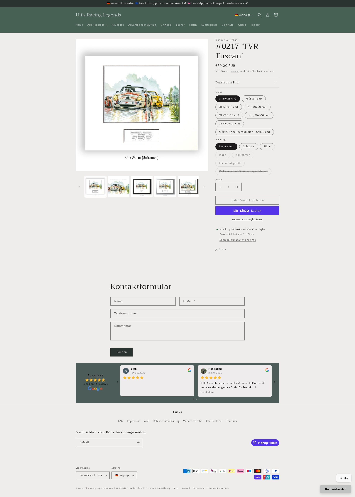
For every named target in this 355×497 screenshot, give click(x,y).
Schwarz (248, 146)
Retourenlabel (213, 421)
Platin (224, 155)
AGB (146, 421)
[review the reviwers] (189, 371)
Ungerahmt (226, 146)
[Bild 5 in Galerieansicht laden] (188, 186)
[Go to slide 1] (193, 399)
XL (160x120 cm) (229, 123)
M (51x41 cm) (254, 98)
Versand (235, 71)
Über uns (231, 421)
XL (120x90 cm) (229, 115)
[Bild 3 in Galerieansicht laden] (142, 186)
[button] (97, 25)
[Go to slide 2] (196, 399)
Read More (207, 391)
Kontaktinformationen (218, 488)
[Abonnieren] (138, 442)
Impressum (134, 421)
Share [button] (222, 249)
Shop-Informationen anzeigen (237, 240)
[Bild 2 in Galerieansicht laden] (118, 186)
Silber (267, 146)
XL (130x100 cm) (259, 115)
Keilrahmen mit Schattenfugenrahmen (245, 172)
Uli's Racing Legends (95, 488)
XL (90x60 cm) (257, 107)
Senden (122, 352)
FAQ (120, 421)
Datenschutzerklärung (166, 421)
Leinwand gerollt (232, 164)
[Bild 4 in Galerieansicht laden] (165, 186)
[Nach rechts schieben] (204, 186)
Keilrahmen (245, 155)
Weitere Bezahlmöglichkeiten (247, 219)
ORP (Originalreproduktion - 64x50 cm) (244, 132)
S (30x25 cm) (227, 98)
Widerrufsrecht (192, 421)
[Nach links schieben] (80, 186)
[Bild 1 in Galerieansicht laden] (95, 186)
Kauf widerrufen (335, 489)
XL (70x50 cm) (228, 107)
